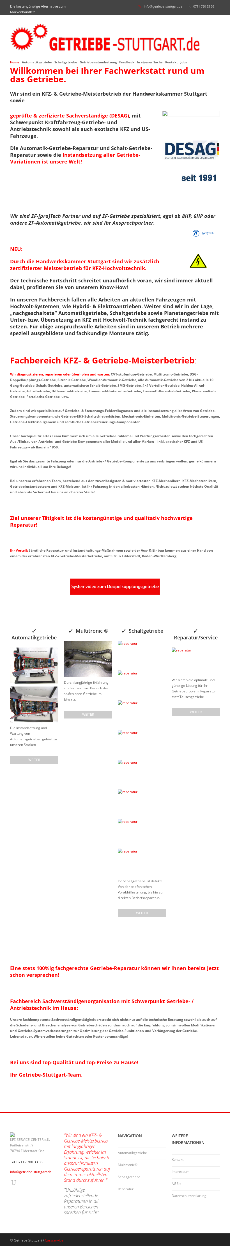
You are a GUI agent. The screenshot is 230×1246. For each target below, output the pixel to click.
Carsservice (54, 1240)
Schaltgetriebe (65, 62)
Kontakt (171, 62)
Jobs (183, 62)
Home (14, 62)
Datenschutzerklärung (189, 1195)
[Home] (115, 37)
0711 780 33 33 (203, 6)
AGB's (176, 1183)
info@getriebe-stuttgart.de (163, 6)
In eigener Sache (150, 62)
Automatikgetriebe (37, 62)
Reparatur (126, 1189)
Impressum (180, 1171)
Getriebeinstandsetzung (98, 62)
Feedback (126, 62)
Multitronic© (127, 1164)
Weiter (34, 759)
